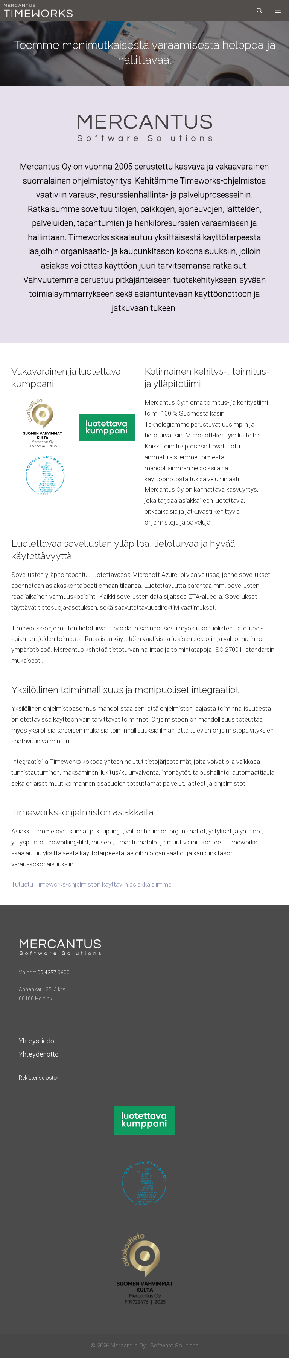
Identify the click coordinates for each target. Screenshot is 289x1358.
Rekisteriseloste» (38, 1078)
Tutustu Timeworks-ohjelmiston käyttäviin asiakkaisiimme (91, 884)
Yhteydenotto (39, 1054)
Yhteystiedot (37, 1041)
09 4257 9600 (53, 973)
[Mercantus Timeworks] (38, 10)
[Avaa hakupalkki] (259, 10)
